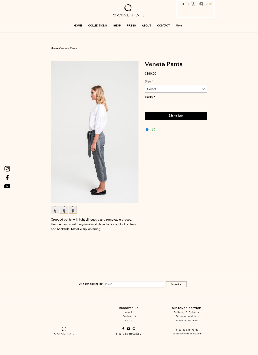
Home (54, 48)
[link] (193, 4)
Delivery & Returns (186, 312)
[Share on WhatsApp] (154, 130)
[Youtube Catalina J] (7, 186)
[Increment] (158, 103)
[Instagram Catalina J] (134, 328)
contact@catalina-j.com (187, 333)
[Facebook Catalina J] (7, 177)
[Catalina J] (7, 168)
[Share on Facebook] (147, 130)
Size (149, 81)
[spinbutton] (153, 103)
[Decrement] (147, 103)
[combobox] (176, 89)
